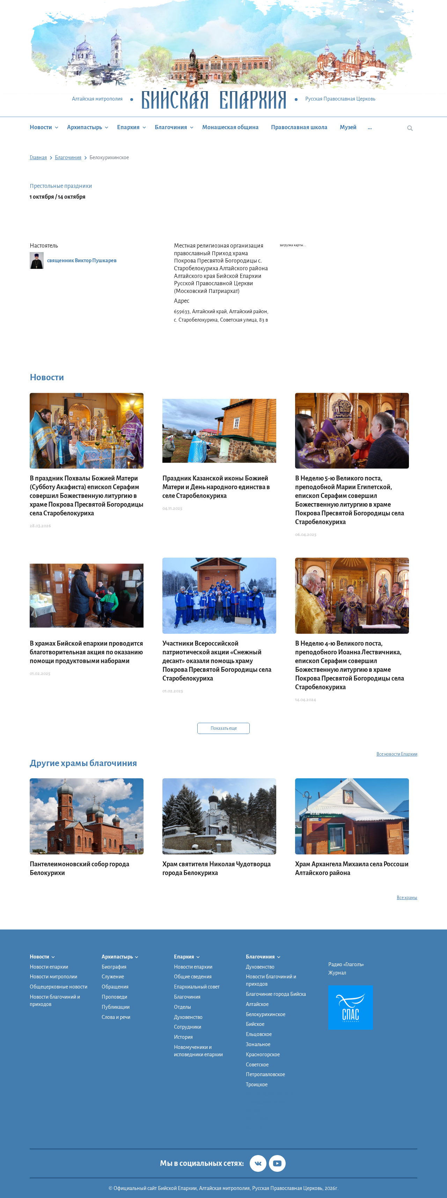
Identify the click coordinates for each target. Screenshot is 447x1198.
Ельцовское (259, 1034)
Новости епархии (49, 967)
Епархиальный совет (197, 987)
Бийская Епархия (214, 99)
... (370, 127)
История (183, 1037)
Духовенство (188, 1017)
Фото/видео (259, 1119)
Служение (113, 976)
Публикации (116, 1007)
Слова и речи (116, 1017)
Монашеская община (230, 127)
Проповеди (114, 997)
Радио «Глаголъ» (346, 964)
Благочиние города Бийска (276, 994)
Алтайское (257, 1004)
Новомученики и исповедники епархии (198, 1050)
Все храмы (407, 897)
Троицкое (257, 1084)
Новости (41, 127)
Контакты (257, 1127)
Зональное (258, 1044)
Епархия (128, 127)
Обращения (115, 987)
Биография (114, 967)
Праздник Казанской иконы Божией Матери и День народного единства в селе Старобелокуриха (216, 487)
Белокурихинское (265, 1014)
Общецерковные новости (58, 987)
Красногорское (263, 1054)
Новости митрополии (53, 976)
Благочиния (171, 127)
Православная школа (299, 127)
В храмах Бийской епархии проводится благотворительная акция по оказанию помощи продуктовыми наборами (86, 652)
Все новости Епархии (396, 754)
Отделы (182, 1007)
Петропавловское (265, 1074)
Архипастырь (84, 127)
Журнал (337, 973)
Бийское (255, 1024)
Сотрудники (187, 1027)
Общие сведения (193, 976)
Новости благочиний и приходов (55, 1000)
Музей (348, 127)
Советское (257, 1064)
